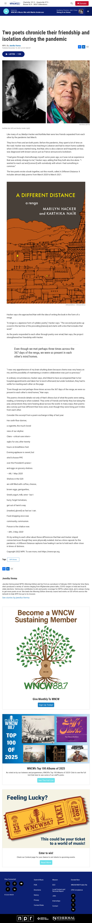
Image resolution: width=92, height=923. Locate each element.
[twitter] (73, 905)
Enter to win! (46, 853)
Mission (55, 880)
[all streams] (88, 11)
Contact (55, 906)
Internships (56, 901)
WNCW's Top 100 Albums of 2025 (46, 768)
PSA (35, 885)
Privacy (36, 900)
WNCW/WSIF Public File (79, 885)
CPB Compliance (77, 890)
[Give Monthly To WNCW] (46, 650)
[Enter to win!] (46, 819)
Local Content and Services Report (58, 890)
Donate (82, 3)
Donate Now (75, 880)
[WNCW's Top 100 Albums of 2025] (46, 738)
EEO (53, 885)
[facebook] (73, 896)
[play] (6, 11)
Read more (46, 862)
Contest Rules (39, 905)
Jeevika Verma (15, 45)
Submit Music (39, 880)
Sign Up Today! (46, 704)
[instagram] (73, 900)
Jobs (54, 896)
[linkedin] (73, 909)
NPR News (13, 559)
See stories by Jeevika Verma (15, 597)
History (36, 895)
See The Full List (46, 780)
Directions (37, 890)
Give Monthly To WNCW (46, 699)
